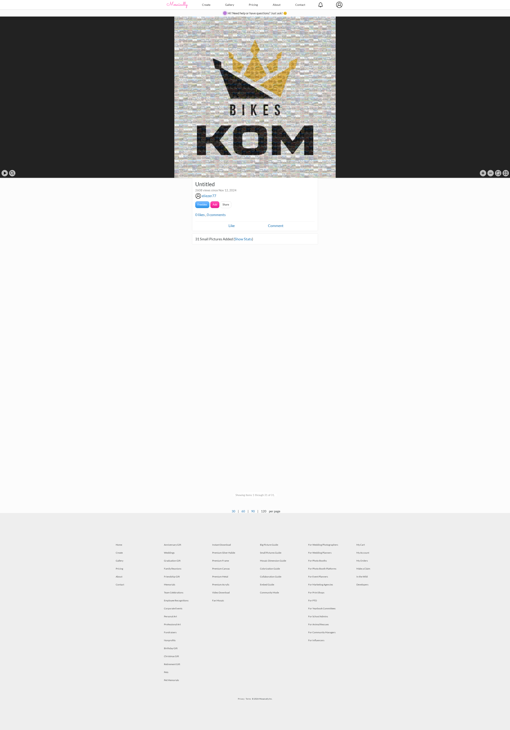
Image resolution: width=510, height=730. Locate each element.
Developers (362, 584)
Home (119, 544)
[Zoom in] (483, 173)
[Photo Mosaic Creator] (177, 5)
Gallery (229, 4)
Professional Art (172, 624)
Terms (248, 699)
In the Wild (362, 576)
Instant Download (221, 544)
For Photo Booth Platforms (322, 568)
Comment (275, 225)
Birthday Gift (171, 648)
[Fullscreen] (505, 173)
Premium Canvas (221, 568)
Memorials (169, 584)
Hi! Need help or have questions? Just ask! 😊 (257, 13)
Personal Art (170, 616)
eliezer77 (209, 196)
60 (243, 511)
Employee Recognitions (176, 600)
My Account (362, 552)
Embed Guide (267, 584)
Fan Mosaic (218, 600)
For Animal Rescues (318, 624)
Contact (300, 4)
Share (226, 204)
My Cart (360, 544)
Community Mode (269, 592)
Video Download (221, 592)
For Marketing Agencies (320, 584)
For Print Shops (316, 592)
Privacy (241, 699)
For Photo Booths (317, 560)
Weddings (169, 552)
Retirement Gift (172, 664)
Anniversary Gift (172, 544)
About (276, 4)
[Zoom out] (490, 173)
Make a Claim (363, 568)
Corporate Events (173, 608)
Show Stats (243, 239)
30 (233, 511)
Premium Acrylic (221, 584)
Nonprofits (170, 640)
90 (253, 511)
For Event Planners (318, 576)
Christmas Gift (171, 656)
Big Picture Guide (269, 544)
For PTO (312, 600)
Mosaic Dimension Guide (273, 560)
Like (232, 225)
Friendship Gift (172, 576)
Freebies (202, 204)
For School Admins (318, 616)
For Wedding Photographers (323, 544)
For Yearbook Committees (321, 608)
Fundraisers (170, 632)
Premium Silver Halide (223, 552)
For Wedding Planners (320, 552)
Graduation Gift (172, 560)
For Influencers (316, 640)
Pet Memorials (171, 680)
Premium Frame (220, 560)
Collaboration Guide (270, 576)
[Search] (12, 173)
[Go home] (498, 173)
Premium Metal (220, 576)
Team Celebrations (173, 592)
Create (206, 4)
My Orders (362, 560)
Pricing (253, 4)
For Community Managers (321, 632)
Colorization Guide (270, 568)
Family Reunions (172, 568)
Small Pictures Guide (270, 552)
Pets (166, 672)
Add (215, 204)
